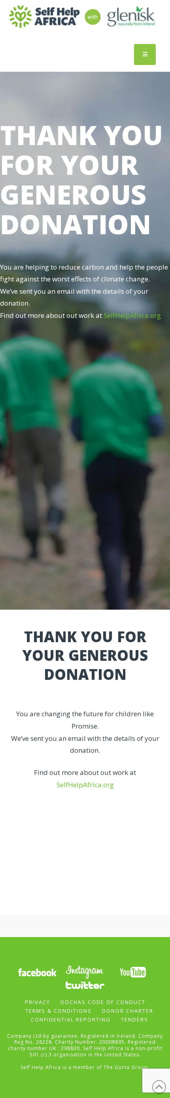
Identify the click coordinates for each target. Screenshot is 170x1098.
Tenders (134, 1019)
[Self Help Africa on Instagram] (85, 971)
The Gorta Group (126, 1067)
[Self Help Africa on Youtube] (132, 971)
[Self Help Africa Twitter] (85, 984)
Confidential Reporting (71, 1019)
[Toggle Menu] (145, 54)
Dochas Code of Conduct (102, 1002)
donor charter (127, 1010)
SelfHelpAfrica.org (132, 315)
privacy (37, 1002)
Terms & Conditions (58, 1010)
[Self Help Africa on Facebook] (37, 971)
